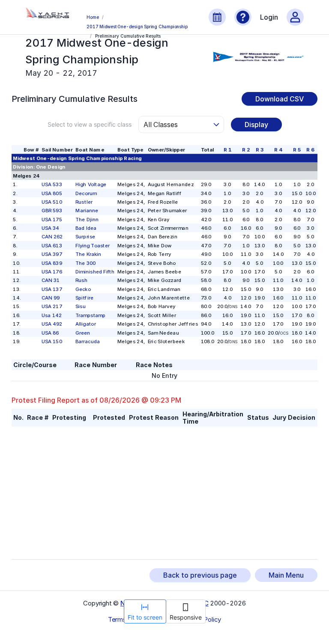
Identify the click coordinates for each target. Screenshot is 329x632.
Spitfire (84, 298)
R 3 (259, 149)
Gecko (83, 289)
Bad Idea (85, 228)
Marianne (86, 211)
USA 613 (52, 245)
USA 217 (52, 306)
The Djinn (87, 219)
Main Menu (286, 575)
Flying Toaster (92, 245)
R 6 (311, 149)
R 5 (297, 149)
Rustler (84, 202)
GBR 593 (52, 211)
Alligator (85, 324)
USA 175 (52, 219)
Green (82, 332)
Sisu (80, 306)
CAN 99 (51, 298)
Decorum (85, 193)
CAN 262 (52, 237)
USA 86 (50, 332)
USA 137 (52, 289)
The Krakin (88, 254)
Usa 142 (52, 315)
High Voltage (90, 184)
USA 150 (52, 341)
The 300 (85, 263)
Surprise (85, 237)
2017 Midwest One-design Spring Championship (137, 26)
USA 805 (52, 193)
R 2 (246, 149)
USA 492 (52, 324)
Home (93, 17)
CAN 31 (51, 280)
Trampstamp (90, 315)
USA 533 (52, 184)
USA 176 (52, 272)
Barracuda (87, 341)
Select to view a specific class (90, 124)
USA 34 (50, 228)
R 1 (227, 149)
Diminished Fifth (94, 272)
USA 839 (52, 263)
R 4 (278, 149)
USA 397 (52, 254)
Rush (81, 280)
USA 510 (52, 202)
